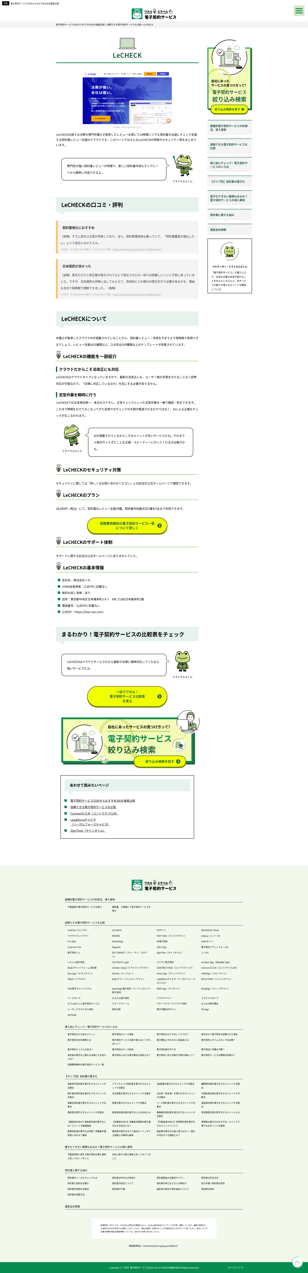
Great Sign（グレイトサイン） (171, 973)
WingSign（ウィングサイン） (215, 988)
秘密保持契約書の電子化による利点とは (131, 1112)
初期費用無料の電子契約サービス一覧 (86, 1064)
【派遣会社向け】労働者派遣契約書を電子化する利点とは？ (131, 1123)
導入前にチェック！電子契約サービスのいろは (229, 164)
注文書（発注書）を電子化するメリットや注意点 (176, 1095)
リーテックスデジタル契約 (80, 1009)
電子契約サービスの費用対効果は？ (218, 1055)
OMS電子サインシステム (79, 988)
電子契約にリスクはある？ (80, 1049)
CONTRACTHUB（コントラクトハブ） (175, 967)
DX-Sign (205, 1009)
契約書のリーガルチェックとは (82, 1177)
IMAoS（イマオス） (77, 978)
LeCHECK (117, 930)
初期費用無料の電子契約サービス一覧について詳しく (127, 525)
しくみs (205, 952)
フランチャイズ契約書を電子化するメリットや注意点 (131, 1085)
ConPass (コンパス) (77, 930)
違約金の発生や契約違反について (173, 1188)
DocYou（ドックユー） (123, 973)
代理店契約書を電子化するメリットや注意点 (220, 1095)
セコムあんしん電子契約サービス (84, 1003)
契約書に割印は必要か (78, 1183)
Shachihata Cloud (210, 930)
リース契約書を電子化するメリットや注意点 (176, 1104)
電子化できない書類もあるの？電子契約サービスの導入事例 (229, 198)
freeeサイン (207, 941)
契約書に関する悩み (222, 215)
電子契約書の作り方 (166, 1049)
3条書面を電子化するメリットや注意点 (175, 1083)
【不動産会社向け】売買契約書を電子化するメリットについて (176, 1123)
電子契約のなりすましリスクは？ (173, 1034)
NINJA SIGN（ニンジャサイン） (216, 978)
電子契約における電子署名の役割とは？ (131, 1055)
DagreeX (116, 947)
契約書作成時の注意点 (78, 1188)
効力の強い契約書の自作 (213, 1183)
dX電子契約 (162, 941)
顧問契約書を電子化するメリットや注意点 (220, 1085)
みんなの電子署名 (209, 1003)
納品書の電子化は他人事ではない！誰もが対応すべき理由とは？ (176, 1133)
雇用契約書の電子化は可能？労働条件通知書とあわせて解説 (87, 1133)
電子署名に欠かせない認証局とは (173, 1039)
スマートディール (120, 1003)
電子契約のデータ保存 (123, 1049)
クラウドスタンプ (209, 998)
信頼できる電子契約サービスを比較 (93, 807)
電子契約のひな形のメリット (81, 1034)
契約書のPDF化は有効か (123, 1177)
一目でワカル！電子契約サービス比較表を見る (127, 696)
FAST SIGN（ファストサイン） (171, 935)
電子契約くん (74, 952)
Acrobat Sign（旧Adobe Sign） (216, 962)
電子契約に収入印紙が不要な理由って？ (176, 1055)
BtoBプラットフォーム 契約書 (82, 967)
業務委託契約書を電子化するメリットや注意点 (176, 1114)
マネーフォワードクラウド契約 (172, 1003)
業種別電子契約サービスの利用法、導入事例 (229, 127)
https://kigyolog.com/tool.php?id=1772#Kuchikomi (136, 249)
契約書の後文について (123, 1183)
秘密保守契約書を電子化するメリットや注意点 (87, 1085)
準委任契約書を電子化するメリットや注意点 (87, 1104)
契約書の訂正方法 (209, 1177)
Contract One (74, 947)
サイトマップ (234, 1267)
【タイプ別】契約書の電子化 (227, 181)
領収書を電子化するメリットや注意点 (86, 1112)
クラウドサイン (164, 998)
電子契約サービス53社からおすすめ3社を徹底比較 (34, 3)
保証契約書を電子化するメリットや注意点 (220, 1104)
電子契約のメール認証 (123, 1034)
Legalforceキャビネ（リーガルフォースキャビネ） (90, 821)
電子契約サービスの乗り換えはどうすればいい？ (131, 1041)
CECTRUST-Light (120, 962)
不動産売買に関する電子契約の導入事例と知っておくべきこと (87, 1156)
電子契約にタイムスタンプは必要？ (218, 1039)
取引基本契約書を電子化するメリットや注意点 (87, 1095)
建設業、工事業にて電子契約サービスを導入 (131, 908)
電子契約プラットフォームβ (214, 947)
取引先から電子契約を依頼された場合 (219, 1034)
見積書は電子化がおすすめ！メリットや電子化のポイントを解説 (220, 1123)
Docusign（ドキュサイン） (81, 973)
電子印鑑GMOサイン (166, 1009)
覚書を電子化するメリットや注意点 (129, 1102)
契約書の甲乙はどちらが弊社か (172, 1183)
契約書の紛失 (207, 1188)
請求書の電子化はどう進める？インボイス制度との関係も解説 (131, 1133)
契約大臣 (116, 1009)
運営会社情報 (218, 229)
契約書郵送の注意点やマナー (170, 1177)
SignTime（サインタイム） (88, 830)
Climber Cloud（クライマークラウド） (131, 967)
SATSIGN (72, 1014)
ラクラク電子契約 (165, 962)
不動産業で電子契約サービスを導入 (85, 906)
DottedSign (117, 941)
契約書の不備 (118, 1188)
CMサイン (161, 930)
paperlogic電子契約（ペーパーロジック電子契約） (131, 990)
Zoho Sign (161, 947)
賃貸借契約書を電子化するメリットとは (220, 1112)
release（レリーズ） (211, 935)
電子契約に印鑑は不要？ (213, 1049)
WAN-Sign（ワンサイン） (169, 988)
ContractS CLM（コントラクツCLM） (94, 813)
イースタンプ (74, 998)
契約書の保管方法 (76, 1194)
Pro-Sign (72, 941)
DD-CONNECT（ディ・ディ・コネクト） (129, 954)
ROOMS (116, 935)
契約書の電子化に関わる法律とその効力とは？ (87, 1057)
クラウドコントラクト (78, 935)
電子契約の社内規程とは (79, 1039)
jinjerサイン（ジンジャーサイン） (128, 978)
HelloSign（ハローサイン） (214, 973)
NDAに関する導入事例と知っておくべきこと (131, 1156)
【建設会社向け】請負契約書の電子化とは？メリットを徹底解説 (87, 1123)
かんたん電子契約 (120, 998)
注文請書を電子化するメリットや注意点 (131, 1093)
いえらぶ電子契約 (76, 962)
